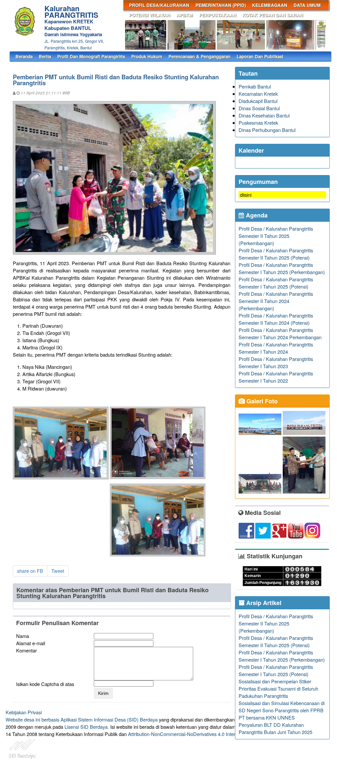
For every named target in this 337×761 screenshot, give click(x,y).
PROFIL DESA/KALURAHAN (159, 5)
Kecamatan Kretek (258, 93)
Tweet (57, 570)
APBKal (184, 15)
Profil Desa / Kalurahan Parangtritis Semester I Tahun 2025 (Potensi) (276, 283)
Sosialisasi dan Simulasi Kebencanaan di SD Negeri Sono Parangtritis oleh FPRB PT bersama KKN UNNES (281, 710)
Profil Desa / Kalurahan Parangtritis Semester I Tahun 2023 (276, 362)
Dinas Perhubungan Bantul (267, 129)
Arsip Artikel (263, 602)
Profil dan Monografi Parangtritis (91, 56)
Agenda (256, 215)
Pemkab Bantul (255, 86)
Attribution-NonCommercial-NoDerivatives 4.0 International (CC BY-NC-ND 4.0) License (221, 733)
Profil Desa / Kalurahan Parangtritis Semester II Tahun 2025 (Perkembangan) (276, 235)
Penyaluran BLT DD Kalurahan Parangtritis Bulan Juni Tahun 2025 (275, 728)
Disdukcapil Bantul (258, 100)
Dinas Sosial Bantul (259, 108)
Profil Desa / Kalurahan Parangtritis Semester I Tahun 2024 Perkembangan (280, 333)
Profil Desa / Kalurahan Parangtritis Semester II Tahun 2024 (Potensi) (276, 319)
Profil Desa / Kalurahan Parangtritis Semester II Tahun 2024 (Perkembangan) (276, 301)
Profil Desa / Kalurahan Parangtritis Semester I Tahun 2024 (276, 348)
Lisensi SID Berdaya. (87, 726)
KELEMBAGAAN (269, 5)
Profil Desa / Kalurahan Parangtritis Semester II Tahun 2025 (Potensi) (276, 254)
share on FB (30, 570)
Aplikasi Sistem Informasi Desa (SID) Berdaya (109, 719)
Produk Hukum (146, 56)
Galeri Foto (261, 401)
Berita (45, 56)
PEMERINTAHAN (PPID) (220, 5)
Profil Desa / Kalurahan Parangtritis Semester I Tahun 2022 (276, 377)
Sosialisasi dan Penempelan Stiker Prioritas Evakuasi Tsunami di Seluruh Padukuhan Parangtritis (278, 688)
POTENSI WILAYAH (149, 15)
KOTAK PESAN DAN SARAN (273, 15)
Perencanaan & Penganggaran (199, 56)
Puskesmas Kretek (258, 122)
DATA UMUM (307, 5)
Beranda (24, 56)
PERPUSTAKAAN (217, 15)
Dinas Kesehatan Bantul (264, 115)
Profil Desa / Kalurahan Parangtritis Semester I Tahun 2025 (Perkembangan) (282, 268)
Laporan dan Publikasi (260, 56)
